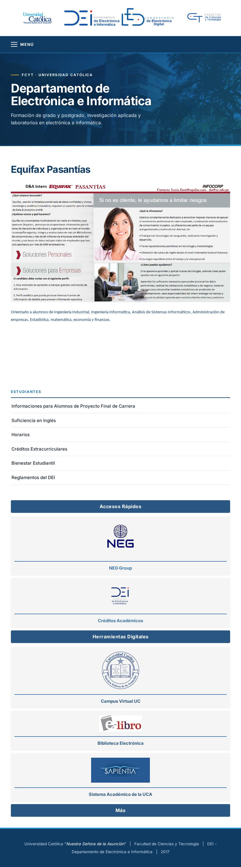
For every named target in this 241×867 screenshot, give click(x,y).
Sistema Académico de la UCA (120, 794)
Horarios (20, 434)
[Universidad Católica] (37, 17)
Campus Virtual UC (120, 701)
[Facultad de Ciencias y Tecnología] (207, 18)
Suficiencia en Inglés (33, 420)
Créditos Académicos (120, 620)
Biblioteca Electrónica (121, 743)
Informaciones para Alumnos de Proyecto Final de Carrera (73, 406)
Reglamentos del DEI (33, 477)
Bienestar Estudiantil (33, 463)
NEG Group (120, 568)
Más (121, 810)
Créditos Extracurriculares (39, 449)
